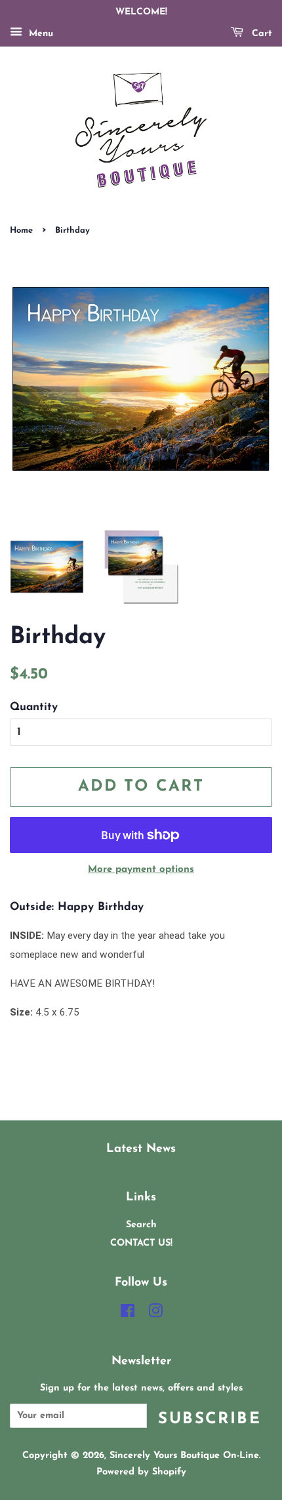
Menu (39, 34)
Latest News (141, 1149)
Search (141, 1225)
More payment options (141, 870)
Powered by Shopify (141, 1472)
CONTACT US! (141, 1243)
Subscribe (209, 1419)
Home (21, 230)
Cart (260, 34)
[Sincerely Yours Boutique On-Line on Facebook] (127, 1314)
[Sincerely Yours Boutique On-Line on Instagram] (155, 1314)
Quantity (34, 707)
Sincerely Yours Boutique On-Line (184, 1456)
